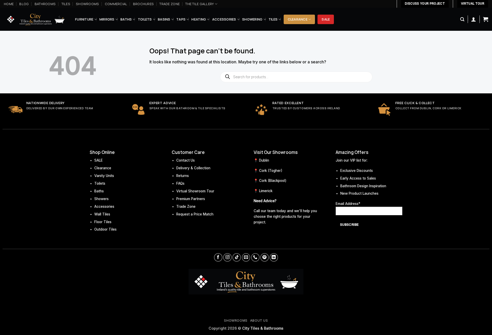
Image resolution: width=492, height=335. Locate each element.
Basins (164, 19)
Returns (182, 176)
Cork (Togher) (270, 171)
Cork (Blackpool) (272, 181)
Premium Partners (190, 199)
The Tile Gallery (199, 4)
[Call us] (255, 257)
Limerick (265, 191)
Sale (326, 19)
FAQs (180, 183)
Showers (101, 199)
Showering (252, 19)
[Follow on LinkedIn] (274, 257)
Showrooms (87, 4)
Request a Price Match (194, 214)
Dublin (264, 160)
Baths (126, 19)
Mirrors (107, 19)
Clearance (298, 19)
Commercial (116, 4)
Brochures (143, 4)
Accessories (224, 19)
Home (9, 4)
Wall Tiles (102, 214)
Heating (198, 19)
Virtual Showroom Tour (195, 191)
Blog (24, 4)
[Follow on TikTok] (236, 257)
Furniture (84, 19)
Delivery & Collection (193, 168)
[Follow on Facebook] (218, 257)
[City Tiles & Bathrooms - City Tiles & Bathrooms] (35, 19)
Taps (181, 19)
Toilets (145, 19)
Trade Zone (169, 4)
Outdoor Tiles (105, 229)
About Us (259, 320)
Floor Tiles (102, 222)
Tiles (65, 4)
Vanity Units (104, 176)
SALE (98, 160)
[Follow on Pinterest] (264, 257)
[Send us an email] (246, 257)
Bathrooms (45, 4)
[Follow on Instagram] (227, 257)
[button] (462, 19)
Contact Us (185, 160)
